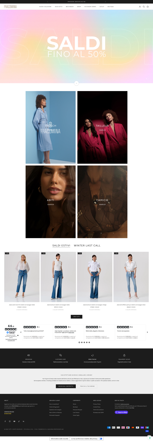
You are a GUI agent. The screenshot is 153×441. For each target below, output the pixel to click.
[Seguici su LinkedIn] (23, 421)
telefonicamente (125, 404)
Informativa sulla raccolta (59, 439)
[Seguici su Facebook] (5, 421)
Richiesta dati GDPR (98, 412)
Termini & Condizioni (98, 409)
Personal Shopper (77, 409)
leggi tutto (71, 332)
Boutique (75, 407)
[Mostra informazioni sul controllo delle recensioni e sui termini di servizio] (18, 335)
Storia (74, 404)
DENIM (79, 6)
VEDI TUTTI (76, 316)
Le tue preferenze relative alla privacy (84, 439)
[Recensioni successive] (147, 332)
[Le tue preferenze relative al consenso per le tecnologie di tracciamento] (150, 438)
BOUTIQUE (111, 6)
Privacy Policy (96, 404)
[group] (76, 46)
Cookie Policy (96, 407)
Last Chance (76, 412)
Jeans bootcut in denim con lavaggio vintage (94, 304)
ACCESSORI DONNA (90, 6)
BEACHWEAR (70, 6)
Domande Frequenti (54, 415)
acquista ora (50, 129)
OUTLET (102, 6)
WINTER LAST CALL (87, 245)
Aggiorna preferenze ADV (56, 429)
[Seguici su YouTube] (14, 421)
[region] (76, 46)
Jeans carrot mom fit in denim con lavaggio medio (22, 304)
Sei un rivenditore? (54, 404)
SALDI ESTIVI (58, 6)
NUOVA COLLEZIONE (45, 6)
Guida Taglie (76, 415)
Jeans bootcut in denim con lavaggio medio (58, 304)
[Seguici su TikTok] (19, 421)
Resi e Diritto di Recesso (55, 412)
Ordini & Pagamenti (54, 407)
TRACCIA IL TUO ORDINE (87, 386)
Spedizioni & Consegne (55, 409)
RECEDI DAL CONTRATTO (65, 386)
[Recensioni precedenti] (21, 332)
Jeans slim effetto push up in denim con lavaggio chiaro (131, 304)
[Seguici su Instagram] (10, 421)
